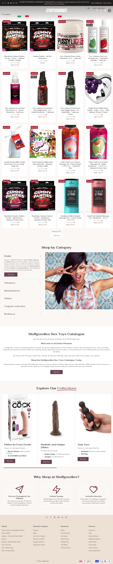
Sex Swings (64, 536)
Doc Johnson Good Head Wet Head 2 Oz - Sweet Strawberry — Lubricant (14, 110)
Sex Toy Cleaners (66, 548)
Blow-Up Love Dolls (38, 539)
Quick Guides (107, 3)
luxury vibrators (28, 260)
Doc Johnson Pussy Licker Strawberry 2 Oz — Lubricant (70, 57)
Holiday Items (65, 542)
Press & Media (6, 533)
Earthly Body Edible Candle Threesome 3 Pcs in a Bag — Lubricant (15, 164)
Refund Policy (93, 542)
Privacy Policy (92, 545)
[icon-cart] (105, 10)
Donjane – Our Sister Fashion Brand (12, 536)
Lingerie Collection (38, 542)
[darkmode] (109, 10)
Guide (63, 530)
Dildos (35, 533)
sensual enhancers (24, 268)
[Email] (16, 3)
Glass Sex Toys (65, 539)
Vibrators (35, 530)
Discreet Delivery (93, 536)
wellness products (34, 266)
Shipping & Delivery (94, 539)
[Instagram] (8, 3)
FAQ (90, 533)
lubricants (13, 268)
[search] (97, 10)
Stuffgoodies (45, 561)
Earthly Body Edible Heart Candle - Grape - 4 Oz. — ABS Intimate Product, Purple (98, 110)
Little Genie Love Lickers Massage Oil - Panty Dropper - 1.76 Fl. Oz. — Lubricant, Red (70, 165)
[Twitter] (3, 3)
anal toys (35, 260)
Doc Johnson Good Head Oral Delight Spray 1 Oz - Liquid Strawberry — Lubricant (42, 110)
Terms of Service (93, 548)
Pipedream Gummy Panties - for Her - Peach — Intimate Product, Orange (15, 58)
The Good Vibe (65, 533)
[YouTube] (11, 3)
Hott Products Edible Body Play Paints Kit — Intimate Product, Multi (42, 164)
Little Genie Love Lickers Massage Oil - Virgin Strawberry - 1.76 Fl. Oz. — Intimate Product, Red (98, 165)
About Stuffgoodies (96, 3)
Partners (4, 539)
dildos (8, 262)
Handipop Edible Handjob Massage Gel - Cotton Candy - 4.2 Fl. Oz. (70, 218)
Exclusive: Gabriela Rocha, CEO (11, 542)
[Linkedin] (13, 3)
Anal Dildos (64, 545)
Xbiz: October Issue (7, 548)
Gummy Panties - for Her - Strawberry (42, 57)
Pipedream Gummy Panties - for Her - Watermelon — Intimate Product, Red (15, 218)
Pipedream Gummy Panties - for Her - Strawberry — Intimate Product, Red (42, 218)
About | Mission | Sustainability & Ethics (13, 530)
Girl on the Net (6, 545)
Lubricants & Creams (39, 545)
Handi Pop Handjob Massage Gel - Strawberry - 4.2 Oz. (98, 217)
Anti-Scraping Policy (94, 551)
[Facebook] (5, 3)
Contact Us (92, 530)
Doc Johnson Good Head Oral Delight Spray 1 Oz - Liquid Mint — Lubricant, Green (70, 111)
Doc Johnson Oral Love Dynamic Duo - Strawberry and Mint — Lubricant (98, 58)
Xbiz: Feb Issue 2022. (8, 551)
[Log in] (101, 10)
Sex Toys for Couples (39, 536)
